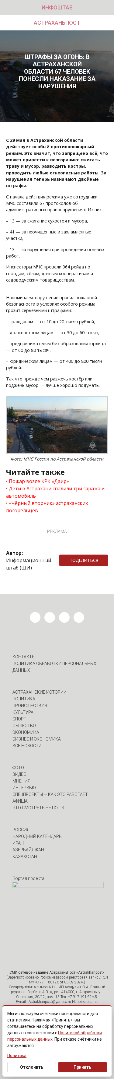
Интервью (24, 787)
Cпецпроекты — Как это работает (50, 794)
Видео (19, 774)
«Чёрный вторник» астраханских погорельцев (47, 507)
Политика (23, 698)
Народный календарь (37, 836)
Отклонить (31, 1067)
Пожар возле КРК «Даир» (39, 481)
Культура (22, 712)
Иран (18, 843)
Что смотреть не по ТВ (38, 807)
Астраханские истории (39, 692)
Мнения (21, 781)
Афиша (20, 801)
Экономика (25, 732)
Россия (20, 829)
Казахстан (24, 856)
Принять (82, 1067)
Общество (24, 725)
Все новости (27, 745)
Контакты (23, 656)
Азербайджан (28, 849)
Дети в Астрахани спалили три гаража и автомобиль (55, 492)
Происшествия (29, 705)
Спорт (19, 718)
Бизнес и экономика (36, 739)
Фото (18, 767)
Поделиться (83, 560)
